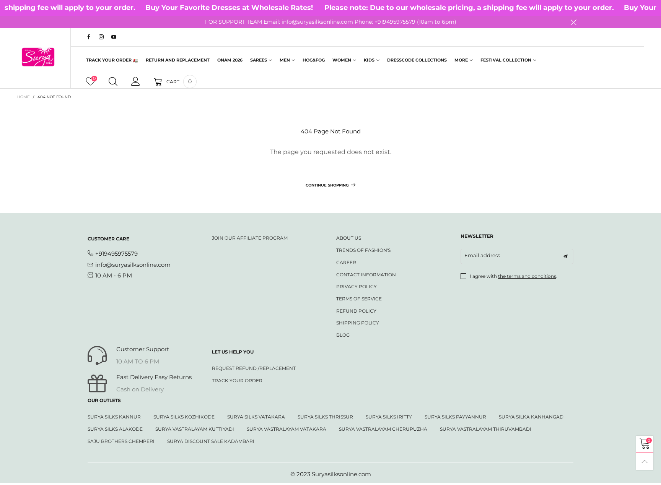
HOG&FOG (314, 60)
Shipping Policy (357, 323)
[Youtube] (113, 37)
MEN (285, 60)
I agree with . (513, 276)
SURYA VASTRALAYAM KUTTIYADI (194, 429)
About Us (348, 238)
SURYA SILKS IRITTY (389, 417)
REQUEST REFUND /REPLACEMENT (254, 368)
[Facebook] (88, 37)
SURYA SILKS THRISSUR (325, 417)
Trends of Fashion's (363, 250)
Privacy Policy (356, 286)
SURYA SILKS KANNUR (114, 417)
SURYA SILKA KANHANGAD (531, 417)
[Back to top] (644, 461)
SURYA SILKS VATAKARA (256, 417)
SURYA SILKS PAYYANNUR (455, 417)
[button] (565, 256)
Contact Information (366, 274)
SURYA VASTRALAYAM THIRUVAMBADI (485, 429)
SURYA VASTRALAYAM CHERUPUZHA (383, 429)
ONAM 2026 (230, 60)
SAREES (258, 60)
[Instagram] (101, 37)
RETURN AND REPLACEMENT (178, 60)
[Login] (135, 82)
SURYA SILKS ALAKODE (115, 429)
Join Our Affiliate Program (250, 238)
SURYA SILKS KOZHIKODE (184, 417)
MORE (461, 60)
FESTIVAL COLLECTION (505, 60)
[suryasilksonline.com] (38, 56)
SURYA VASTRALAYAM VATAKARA (286, 429)
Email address (482, 255)
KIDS (369, 60)
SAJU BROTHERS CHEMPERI (121, 441)
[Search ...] (113, 82)
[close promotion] (573, 22)
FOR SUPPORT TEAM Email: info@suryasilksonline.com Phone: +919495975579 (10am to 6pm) (330, 21)
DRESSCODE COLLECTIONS (417, 60)
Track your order (237, 380)
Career (346, 262)
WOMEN (341, 60)
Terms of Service (359, 299)
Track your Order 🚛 (112, 60)
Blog (343, 335)
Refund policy (356, 311)
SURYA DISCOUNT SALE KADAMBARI (210, 441)
